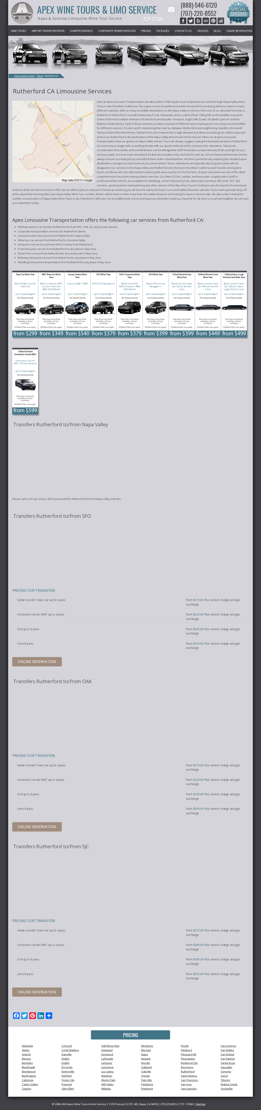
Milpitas (106, 1088)
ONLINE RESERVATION (37, 661)
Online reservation (239, 31)
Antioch (26, 1054)
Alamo (26, 1050)
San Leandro (189, 1088)
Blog (217, 31)
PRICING (130, 1034)
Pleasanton (188, 1058)
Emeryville (68, 1071)
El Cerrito (67, 1067)
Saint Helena (189, 1076)
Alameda (27, 1046)
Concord (67, 1046)
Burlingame (29, 1076)
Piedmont (147, 1088)
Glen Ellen (68, 1088)
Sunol (224, 1076)
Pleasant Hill (188, 1054)
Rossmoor (187, 1067)
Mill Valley (107, 1084)
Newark (146, 1058)
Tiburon (225, 1080)
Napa (144, 1054)
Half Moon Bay (110, 1046)
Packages (162, 31)
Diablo (66, 1058)
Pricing (146, 31)
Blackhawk (28, 1067)
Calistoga (27, 1080)
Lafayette (107, 1058)
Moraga (146, 1050)
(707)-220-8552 (198, 13)
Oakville (146, 1071)
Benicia (26, 1058)
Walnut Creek (229, 1084)
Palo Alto (146, 1080)
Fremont (67, 1084)
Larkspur (106, 1063)
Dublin (66, 1063)
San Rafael (227, 1054)
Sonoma (226, 1071)
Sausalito (226, 1067)
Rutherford (188, 1071)
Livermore (107, 1067)
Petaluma (147, 1084)
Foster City (68, 1080)
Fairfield (67, 1076)
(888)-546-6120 (199, 5)
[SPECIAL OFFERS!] (238, 13)
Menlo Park (108, 1080)
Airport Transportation (48, 31)
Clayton (26, 1088)
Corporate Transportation (116, 31)
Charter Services (81, 31)
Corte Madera (70, 1050)
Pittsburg (186, 1050)
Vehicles (202, 31)
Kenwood (107, 1054)
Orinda (145, 1076)
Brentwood (28, 1071)
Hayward (107, 1050)
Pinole (185, 1046)
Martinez (106, 1076)
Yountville (227, 1088)
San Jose (186, 1084)
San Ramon (228, 1058)
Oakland (146, 1067)
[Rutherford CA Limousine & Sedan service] (53, 142)
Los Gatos (107, 1071)
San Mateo (227, 1050)
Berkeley (27, 1063)
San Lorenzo (228, 1046)
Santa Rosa (228, 1063)
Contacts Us (183, 31)
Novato (145, 1063)
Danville (67, 1054)
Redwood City (189, 1063)
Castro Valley (30, 1084)
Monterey (147, 1046)
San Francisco (189, 1080)
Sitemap (201, 1104)
